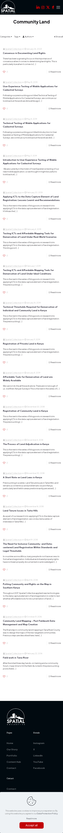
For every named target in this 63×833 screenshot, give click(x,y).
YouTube (38, 761)
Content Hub (14, 761)
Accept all (31, 825)
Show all (59, 36)
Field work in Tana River (16, 658)
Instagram (38, 743)
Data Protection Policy (47, 813)
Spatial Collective (13, 49)
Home (10, 743)
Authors (28, 36)
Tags (16, 36)
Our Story (12, 749)
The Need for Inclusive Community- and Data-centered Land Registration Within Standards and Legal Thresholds (30, 547)
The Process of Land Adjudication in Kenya (26, 444)
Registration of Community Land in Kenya (25, 411)
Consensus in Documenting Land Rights (24, 53)
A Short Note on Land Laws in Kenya (22, 477)
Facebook (39, 768)
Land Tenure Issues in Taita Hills (20, 511)
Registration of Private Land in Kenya (23, 344)
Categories (5, 36)
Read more (56, 72)
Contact (11, 768)
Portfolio (12, 755)
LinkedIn (38, 755)
